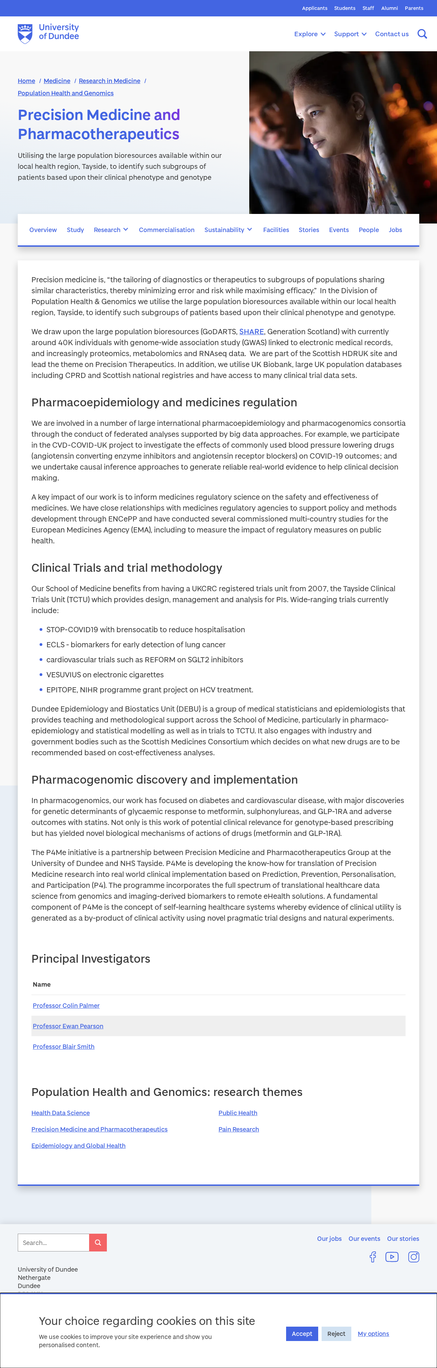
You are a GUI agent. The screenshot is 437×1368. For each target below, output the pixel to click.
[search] (98, 1242)
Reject (336, 1334)
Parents (414, 8)
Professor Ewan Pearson (68, 1026)
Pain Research (238, 1129)
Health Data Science (60, 1113)
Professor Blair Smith (64, 1046)
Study (75, 230)
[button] (126, 229)
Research (107, 230)
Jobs (395, 230)
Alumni (389, 8)
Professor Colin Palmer (66, 1005)
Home (26, 81)
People (369, 230)
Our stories (403, 1238)
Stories (309, 230)
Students (344, 8)
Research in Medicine (109, 81)
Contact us (392, 33)
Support (346, 33)
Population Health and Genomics (66, 93)
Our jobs (329, 1238)
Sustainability (224, 230)
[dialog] (218, 1330)
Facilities (276, 230)
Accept (302, 1334)
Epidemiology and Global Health (78, 1145)
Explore (306, 33)
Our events (364, 1238)
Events (339, 230)
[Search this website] (422, 33)
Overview (43, 230)
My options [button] (373, 1334)
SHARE (251, 331)
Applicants (314, 8)
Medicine (57, 81)
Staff (368, 8)
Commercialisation (167, 230)
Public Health (237, 1113)
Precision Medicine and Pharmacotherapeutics (99, 1129)
